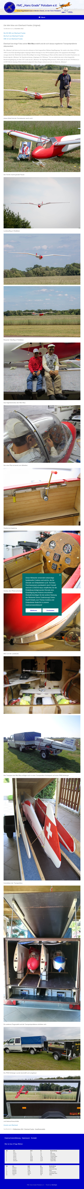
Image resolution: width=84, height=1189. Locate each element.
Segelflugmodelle (40, 1129)
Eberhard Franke (29, 1129)
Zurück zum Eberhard (11, 1125)
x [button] (60, 575)
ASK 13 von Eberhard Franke (13, 39)
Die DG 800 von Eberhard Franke (14, 33)
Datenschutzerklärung (13, 1138)
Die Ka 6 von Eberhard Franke (13, 36)
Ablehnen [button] (33, 610)
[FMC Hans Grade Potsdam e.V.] (38, 8)
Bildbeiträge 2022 (18, 1129)
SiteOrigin (54, 1185)
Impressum (26, 1138)
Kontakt (34, 1138)
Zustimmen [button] (50, 610)
